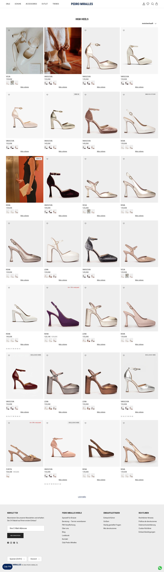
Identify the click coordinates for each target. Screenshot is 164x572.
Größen (106, 521)
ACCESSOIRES (31, 4)
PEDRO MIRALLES (32, 565)
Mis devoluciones (109, 528)
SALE (8, 4)
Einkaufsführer (109, 518)
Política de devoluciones (148, 521)
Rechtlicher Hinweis (146, 518)
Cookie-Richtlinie (145, 528)
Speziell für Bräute (69, 518)
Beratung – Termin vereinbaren (74, 521)
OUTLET (45, 4)
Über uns (65, 528)
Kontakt (65, 539)
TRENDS (56, 4)
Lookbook (65, 535)
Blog (63, 532)
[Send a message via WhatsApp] (160, 568)
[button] (159, 563)
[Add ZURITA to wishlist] (9, 423)
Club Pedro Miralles (69, 543)
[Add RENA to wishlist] (124, 95)
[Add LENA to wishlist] (47, 223)
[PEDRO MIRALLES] (82, 4)
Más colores (25, 87)
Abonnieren (15, 535)
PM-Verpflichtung (68, 525)
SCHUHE (18, 4)
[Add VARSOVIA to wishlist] (47, 30)
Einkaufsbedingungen (147, 532)
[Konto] (143, 4)
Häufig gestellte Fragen (112, 525)
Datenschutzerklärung (147, 525)
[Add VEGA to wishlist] (9, 30)
